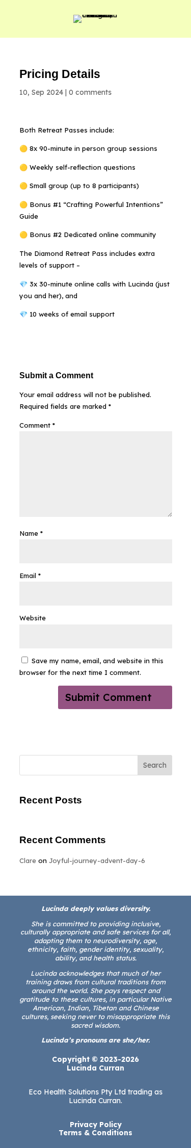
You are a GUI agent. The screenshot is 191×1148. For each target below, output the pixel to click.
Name (31, 533)
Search (155, 765)
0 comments (90, 92)
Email (30, 575)
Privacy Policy (96, 1124)
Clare (27, 860)
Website (32, 618)
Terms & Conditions (95, 1132)
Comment (37, 425)
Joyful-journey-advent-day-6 (97, 860)
